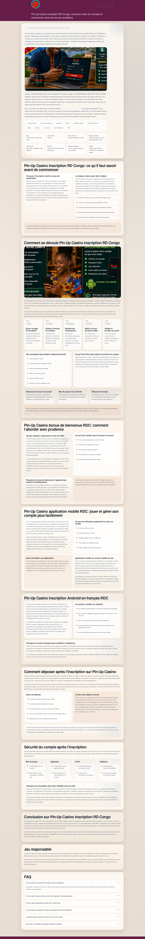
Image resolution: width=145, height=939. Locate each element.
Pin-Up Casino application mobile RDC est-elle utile (43, 903)
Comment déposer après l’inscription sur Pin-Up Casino (44, 917)
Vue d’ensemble (32, 123)
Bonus (67, 123)
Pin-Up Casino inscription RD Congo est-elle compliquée (45, 883)
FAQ (68, 128)
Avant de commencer (46, 123)
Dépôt (29, 128)
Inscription (59, 123)
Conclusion (47, 128)
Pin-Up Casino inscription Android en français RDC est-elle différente (49, 910)
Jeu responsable (58, 128)
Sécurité (37, 128)
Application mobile (78, 123)
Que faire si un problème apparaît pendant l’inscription (44, 924)
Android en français (93, 123)
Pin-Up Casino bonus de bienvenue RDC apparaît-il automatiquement (49, 896)
